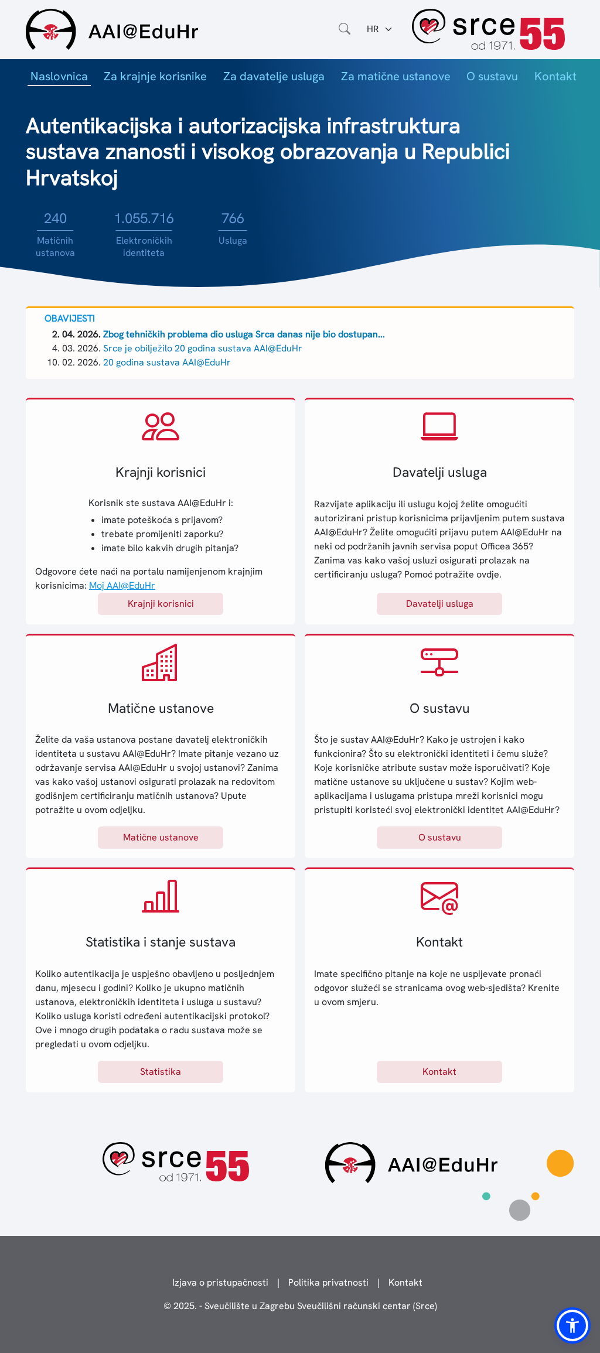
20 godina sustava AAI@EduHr (167, 362)
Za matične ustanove (396, 76)
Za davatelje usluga (274, 76)
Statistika (160, 1071)
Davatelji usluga (439, 603)
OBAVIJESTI (70, 318)
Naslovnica (59, 76)
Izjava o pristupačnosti (220, 1282)
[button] (572, 1325)
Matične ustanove (161, 837)
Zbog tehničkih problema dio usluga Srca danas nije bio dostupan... (244, 334)
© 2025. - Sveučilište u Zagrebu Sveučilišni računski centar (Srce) (300, 1306)
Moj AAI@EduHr (122, 585)
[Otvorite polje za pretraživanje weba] (344, 29)
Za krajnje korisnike (155, 76)
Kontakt (555, 76)
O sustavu (492, 76)
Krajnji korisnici (161, 603)
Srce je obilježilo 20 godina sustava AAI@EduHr (202, 348)
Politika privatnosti (328, 1282)
